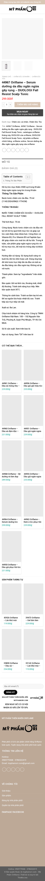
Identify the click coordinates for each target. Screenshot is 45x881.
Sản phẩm (6, 795)
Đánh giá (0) (10, 168)
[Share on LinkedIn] (27, 150)
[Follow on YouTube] (22, 769)
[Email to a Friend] (18, 150)
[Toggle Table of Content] (27, 177)
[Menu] (4, 8)
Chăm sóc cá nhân (22, 77)
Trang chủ (6, 77)
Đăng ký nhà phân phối (12, 800)
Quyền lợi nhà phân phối (13, 805)
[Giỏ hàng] (42, 8)
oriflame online (19, 141)
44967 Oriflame (13, 126)
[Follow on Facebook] (4, 769)
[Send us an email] (13, 769)
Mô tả (6, 162)
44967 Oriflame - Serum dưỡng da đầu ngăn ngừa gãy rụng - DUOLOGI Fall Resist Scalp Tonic (22, 129)
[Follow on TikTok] (9, 769)
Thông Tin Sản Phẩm (13, 181)
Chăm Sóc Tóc (35, 122)
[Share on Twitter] (13, 150)
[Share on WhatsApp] (4, 150)
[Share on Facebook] (9, 150)
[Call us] (18, 769)
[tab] (22, 162)
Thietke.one (22, 878)
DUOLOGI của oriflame (21, 135)
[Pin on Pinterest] (22, 150)
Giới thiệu (6, 791)
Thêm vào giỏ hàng (27, 104)
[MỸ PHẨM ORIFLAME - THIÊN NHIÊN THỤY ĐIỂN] (22, 8)
